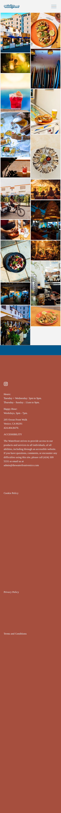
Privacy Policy (11, 592)
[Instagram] (6, 384)
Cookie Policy (11, 493)
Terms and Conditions (15, 633)
